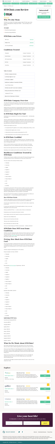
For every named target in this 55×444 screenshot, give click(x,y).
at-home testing (14, 235)
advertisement (48, 378)
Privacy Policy (49, 431)
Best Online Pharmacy (33, 3)
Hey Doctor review (8, 401)
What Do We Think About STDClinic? (12, 96)
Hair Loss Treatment (15, 3)
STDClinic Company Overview (10, 74)
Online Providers (43, 1)
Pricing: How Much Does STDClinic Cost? (13, 90)
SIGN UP (45, 423)
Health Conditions (26, 1)
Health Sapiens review (9, 375)
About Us (35, 431)
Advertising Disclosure (42, 431)
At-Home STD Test (42, 3)
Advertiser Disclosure (47, 5)
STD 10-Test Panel (12, 265)
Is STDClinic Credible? (9, 79)
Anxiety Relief (49, 3)
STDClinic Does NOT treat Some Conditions (13, 87)
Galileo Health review (9, 388)
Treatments (34, 1)
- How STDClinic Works (9, 85)
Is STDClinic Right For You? (10, 76)
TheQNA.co (20, 442)
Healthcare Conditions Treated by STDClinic (14, 82)
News (50, 1)
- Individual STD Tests (9, 93)
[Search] (17, 1)
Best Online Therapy (24, 3)
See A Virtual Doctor (6, 3)
